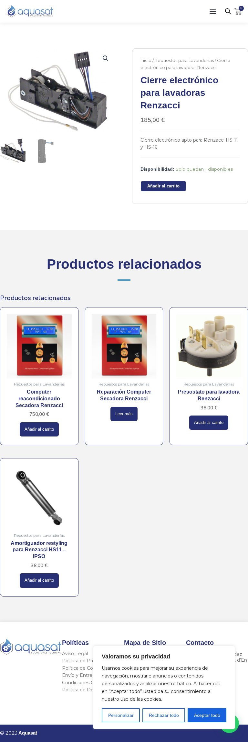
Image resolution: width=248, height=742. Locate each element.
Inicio (145, 60)
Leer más (124, 414)
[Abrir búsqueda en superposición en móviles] (228, 11)
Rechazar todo (164, 715)
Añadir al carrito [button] (39, 429)
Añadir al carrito (163, 186)
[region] (164, 687)
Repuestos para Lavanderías (184, 60)
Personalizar (121, 715)
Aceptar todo (207, 715)
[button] (213, 11)
